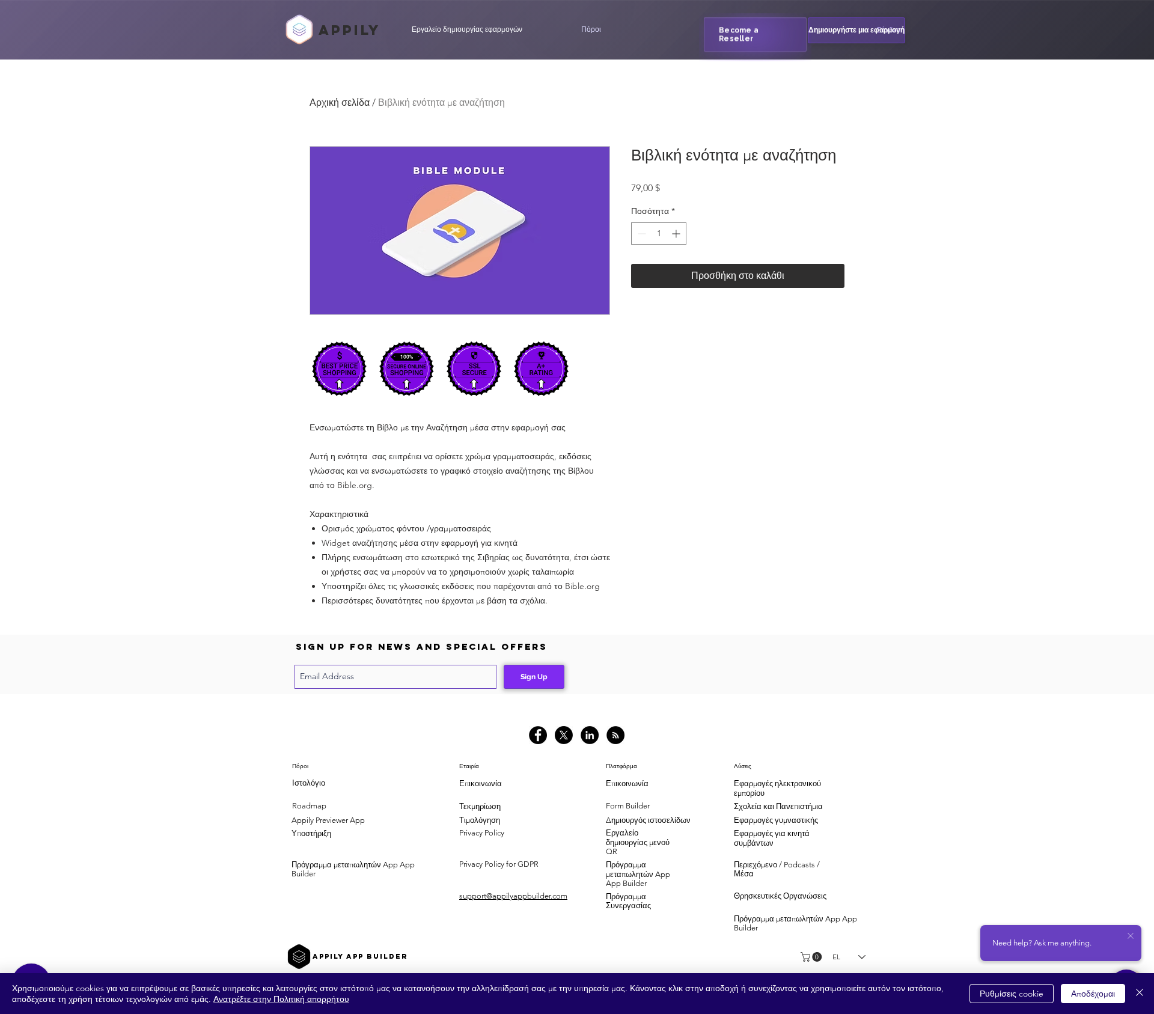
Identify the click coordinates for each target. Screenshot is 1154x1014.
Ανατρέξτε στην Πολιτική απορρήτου (281, 999)
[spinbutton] (659, 233)
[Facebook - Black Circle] (538, 735)
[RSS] (615, 735)
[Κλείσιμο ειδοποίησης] (1130, 936)
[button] (591, 29)
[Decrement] (640, 233)
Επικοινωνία (480, 783)
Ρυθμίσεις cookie (1011, 993)
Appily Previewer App (328, 820)
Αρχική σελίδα (340, 102)
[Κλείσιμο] (1139, 993)
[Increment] (677, 233)
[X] (564, 735)
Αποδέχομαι (1093, 993)
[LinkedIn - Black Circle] (590, 735)
